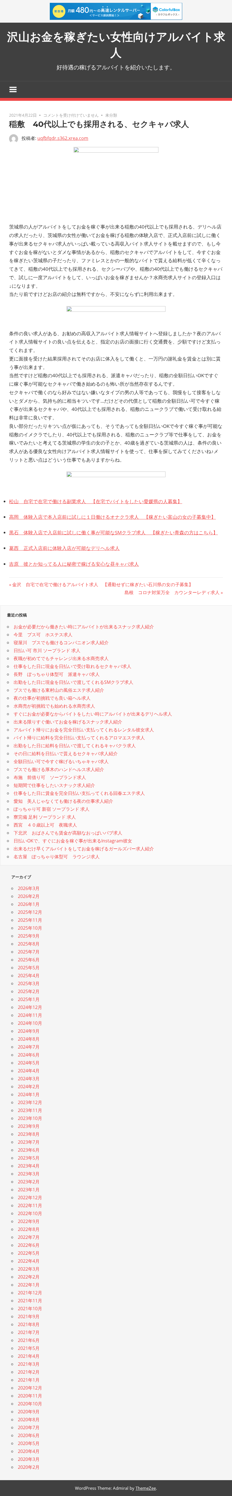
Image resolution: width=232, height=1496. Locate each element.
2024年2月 (29, 1086)
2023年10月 (30, 1118)
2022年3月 (29, 1269)
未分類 (111, 115)
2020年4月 (29, 1451)
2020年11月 (30, 1396)
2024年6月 (29, 1055)
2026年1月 (29, 904)
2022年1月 (29, 1285)
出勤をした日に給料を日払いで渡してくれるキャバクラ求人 (75, 745)
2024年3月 (29, 1078)
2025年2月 (29, 991)
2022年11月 (30, 1205)
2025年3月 (29, 983)
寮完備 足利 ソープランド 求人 (45, 817)
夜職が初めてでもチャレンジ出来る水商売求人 (61, 658)
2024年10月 (30, 1023)
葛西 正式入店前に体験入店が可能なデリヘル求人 (64, 548)
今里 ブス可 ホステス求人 (43, 634)
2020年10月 (30, 1404)
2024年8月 (29, 1039)
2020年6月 (29, 1435)
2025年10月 (30, 928)
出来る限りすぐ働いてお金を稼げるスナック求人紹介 (68, 722)
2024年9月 (29, 1031)
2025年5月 (29, 967)
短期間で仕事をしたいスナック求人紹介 (54, 785)
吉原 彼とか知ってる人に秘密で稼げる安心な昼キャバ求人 (74, 564)
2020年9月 (29, 1411)
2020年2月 (29, 1467)
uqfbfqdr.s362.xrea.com (62, 138)
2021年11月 (30, 1300)
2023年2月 (29, 1182)
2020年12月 (30, 1388)
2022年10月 (30, 1213)
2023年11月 (30, 1110)
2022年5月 (29, 1253)
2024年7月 (29, 1047)
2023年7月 (29, 1142)
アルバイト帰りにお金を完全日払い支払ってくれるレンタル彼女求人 (84, 730)
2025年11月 (30, 920)
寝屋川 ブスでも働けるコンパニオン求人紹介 (61, 642)
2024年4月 (29, 1071)
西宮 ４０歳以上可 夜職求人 (45, 825)
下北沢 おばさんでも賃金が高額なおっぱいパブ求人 (68, 833)
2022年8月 (29, 1229)
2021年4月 (29, 1356)
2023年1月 (29, 1189)
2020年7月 (29, 1427)
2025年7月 (29, 952)
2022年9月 (29, 1221)
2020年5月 (29, 1443)
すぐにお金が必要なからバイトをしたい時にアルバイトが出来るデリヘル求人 (93, 714)
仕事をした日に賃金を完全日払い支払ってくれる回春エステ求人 (79, 793)
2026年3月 (29, 888)
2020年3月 (29, 1459)
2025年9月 (29, 936)
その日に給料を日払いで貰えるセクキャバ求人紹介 (66, 753)
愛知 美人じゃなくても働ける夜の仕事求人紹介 (63, 801)
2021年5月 (29, 1348)
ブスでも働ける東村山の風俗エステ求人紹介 (59, 690)
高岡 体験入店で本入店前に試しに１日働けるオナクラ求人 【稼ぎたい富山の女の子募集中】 (112, 517)
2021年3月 (29, 1364)
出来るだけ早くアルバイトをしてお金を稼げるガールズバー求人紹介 (84, 849)
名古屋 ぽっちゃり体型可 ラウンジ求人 (57, 856)
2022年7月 (29, 1237)
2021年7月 (29, 1332)
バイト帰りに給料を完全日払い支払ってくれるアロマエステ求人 (79, 738)
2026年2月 (29, 896)
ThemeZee (146, 1488)
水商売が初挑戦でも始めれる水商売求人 (54, 706)
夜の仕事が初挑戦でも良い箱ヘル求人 (52, 698)
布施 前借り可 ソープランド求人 (50, 777)
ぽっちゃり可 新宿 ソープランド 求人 (51, 809)
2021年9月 (29, 1316)
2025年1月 (29, 999)
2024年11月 (30, 1015)
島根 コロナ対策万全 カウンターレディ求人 (172, 592)
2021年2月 (29, 1372)
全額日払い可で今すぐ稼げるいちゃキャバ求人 (61, 761)
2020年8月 (29, 1419)
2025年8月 (29, 944)
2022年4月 (29, 1261)
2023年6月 (29, 1150)
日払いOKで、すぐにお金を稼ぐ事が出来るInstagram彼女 (73, 841)
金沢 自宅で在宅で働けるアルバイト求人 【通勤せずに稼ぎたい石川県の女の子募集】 (102, 584)
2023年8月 (29, 1134)
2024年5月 (29, 1063)
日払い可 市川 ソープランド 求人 (47, 650)
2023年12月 (30, 1102)
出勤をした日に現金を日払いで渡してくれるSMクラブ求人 (73, 682)
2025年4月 (29, 975)
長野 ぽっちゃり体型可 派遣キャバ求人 (57, 674)
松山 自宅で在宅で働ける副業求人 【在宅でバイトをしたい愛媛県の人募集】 (95, 501)
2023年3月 (29, 1174)
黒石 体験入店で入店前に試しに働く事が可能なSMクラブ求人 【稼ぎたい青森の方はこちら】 (113, 532)
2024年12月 (30, 1007)
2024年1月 (29, 1094)
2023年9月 (29, 1126)
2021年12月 (30, 1293)
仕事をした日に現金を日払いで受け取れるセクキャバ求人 (72, 666)
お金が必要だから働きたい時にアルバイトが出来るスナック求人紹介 (84, 627)
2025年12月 (30, 912)
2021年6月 (29, 1340)
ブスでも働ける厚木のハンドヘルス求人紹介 (59, 769)
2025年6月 (29, 960)
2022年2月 (29, 1277)
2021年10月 (30, 1308)
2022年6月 (29, 1245)
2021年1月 (29, 1380)
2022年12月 (30, 1197)
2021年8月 (29, 1324)
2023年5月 (29, 1158)
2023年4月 (29, 1166)
